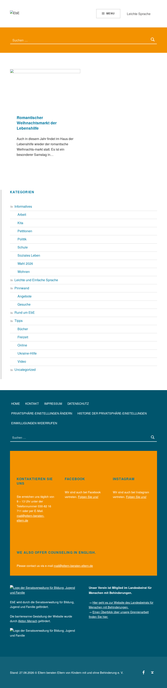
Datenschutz (78, 403)
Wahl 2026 (25, 263)
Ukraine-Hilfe (27, 353)
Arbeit (22, 214)
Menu (110, 13)
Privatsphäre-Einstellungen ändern (41, 413)
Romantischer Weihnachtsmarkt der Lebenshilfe (37, 123)
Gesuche (24, 304)
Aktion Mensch (27, 621)
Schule (23, 247)
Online (22, 345)
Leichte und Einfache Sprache (36, 280)
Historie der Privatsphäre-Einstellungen (112, 413)
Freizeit (23, 337)
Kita (20, 222)
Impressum (53, 403)
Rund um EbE (24, 312)
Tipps (18, 320)
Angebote (25, 296)
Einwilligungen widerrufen (34, 423)
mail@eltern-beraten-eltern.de (73, 565)
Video (22, 361)
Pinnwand (21, 288)
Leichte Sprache (139, 13)
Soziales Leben (29, 255)
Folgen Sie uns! (88, 497)
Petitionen (25, 231)
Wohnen (24, 271)
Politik (22, 239)
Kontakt (32, 403)
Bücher (23, 329)
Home (15, 403)
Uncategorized (25, 369)
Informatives (23, 206)
